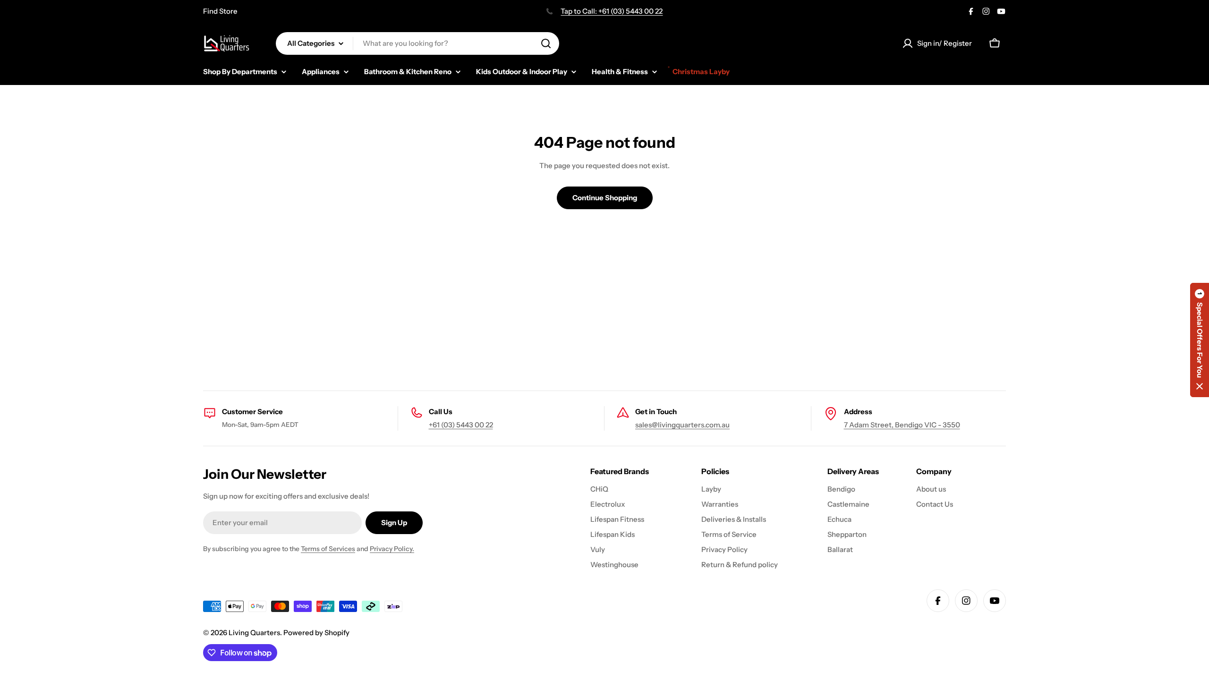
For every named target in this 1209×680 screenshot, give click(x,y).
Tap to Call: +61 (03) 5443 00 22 (612, 11)
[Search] (546, 43)
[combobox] (417, 43)
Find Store (220, 11)
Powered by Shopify (316, 632)
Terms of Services (328, 548)
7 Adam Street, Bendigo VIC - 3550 (902, 424)
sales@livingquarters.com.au (682, 424)
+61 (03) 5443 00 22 (461, 424)
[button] (1199, 340)
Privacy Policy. (392, 548)
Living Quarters (254, 632)
